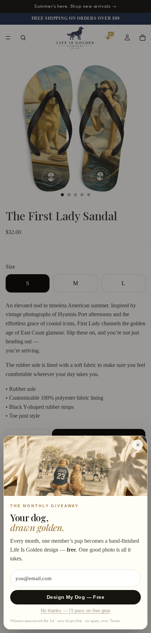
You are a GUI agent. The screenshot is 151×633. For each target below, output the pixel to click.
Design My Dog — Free (75, 597)
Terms (115, 621)
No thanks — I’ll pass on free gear (75, 610)
